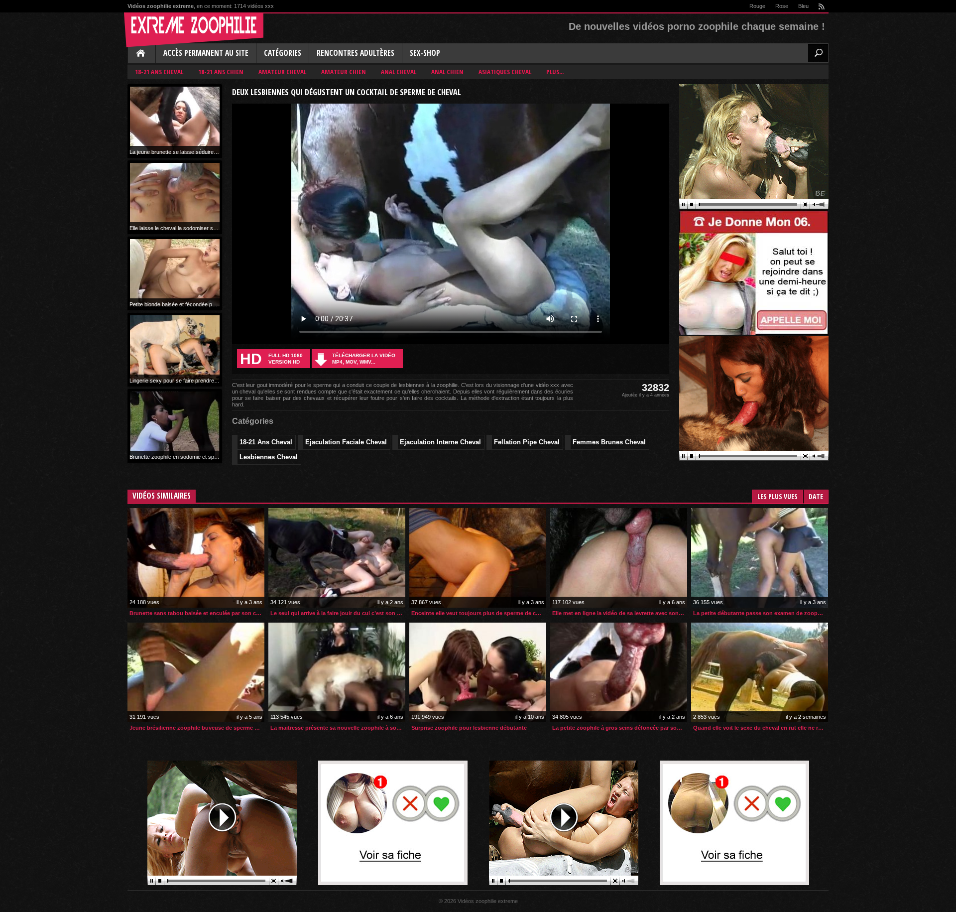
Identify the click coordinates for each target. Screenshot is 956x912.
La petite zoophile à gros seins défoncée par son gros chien (619, 728)
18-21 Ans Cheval (159, 71)
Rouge (757, 6)
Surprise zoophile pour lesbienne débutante (469, 728)
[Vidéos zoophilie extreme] (193, 29)
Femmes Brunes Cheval (609, 442)
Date (816, 496)
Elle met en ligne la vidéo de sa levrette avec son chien (619, 613)
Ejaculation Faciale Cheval (346, 442)
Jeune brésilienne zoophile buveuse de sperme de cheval (196, 728)
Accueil (141, 53)
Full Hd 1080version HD (271, 359)
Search (818, 53)
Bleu (803, 6)
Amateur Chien (343, 71)
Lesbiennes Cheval (268, 457)
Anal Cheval (398, 71)
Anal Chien (447, 71)
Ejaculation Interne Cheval (440, 442)
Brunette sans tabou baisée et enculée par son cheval (196, 613)
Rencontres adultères (355, 53)
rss (821, 6)
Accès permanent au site (205, 53)
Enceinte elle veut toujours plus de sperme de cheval (478, 613)
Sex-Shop (425, 53)
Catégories (282, 53)
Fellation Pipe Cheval (527, 442)
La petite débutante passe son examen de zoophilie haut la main (760, 613)
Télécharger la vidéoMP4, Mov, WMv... (363, 359)
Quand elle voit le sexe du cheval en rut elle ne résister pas (760, 728)
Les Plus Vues (777, 496)
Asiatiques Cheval (504, 71)
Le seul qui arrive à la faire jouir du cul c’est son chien (337, 613)
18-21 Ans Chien (220, 71)
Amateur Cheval (282, 71)
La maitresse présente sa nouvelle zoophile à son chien (337, 728)
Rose (781, 6)
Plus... (555, 71)
